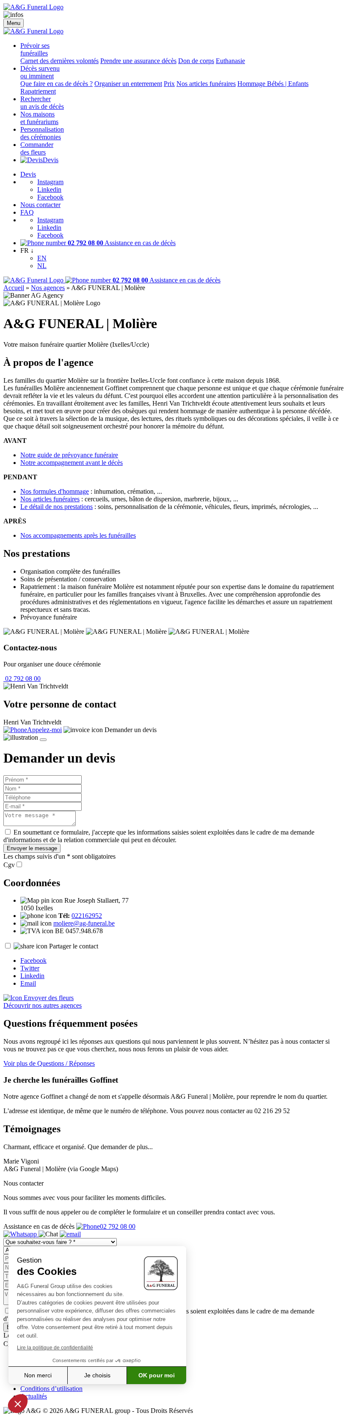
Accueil (13, 287)
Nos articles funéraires (206, 83)
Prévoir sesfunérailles (35, 49)
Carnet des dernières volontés (59, 60)
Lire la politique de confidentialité (55, 1348)
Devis (50, 159)
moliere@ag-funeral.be (84, 923)
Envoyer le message (32, 848)
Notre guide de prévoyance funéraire (69, 455)
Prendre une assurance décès (138, 60)
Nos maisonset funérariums (39, 118)
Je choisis (97, 1375)
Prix (169, 83)
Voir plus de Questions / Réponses (49, 1063)
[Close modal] (43, 739)
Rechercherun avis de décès (42, 102)
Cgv (9, 864)
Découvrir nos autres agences (42, 1005)
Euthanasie (230, 60)
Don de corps (196, 60)
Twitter (29, 968)
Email (28, 983)
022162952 (87, 915)
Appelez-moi (44, 729)
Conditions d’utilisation (51, 1388)
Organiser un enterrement (128, 83)
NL (42, 265)
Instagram (50, 181)
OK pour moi (156, 1375)
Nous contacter (40, 204)
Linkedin (49, 189)
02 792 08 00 (22, 678)
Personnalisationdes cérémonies (42, 133)
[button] (18, 1403)
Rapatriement (38, 91)
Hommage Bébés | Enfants (272, 83)
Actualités (33, 1396)
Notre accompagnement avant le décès (71, 462)
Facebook (50, 197)
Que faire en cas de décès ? (56, 83)
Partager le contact (73, 946)
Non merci (38, 1375)
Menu (13, 23)
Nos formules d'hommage (54, 491)
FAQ (27, 212)
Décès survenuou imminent (40, 72)
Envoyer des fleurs (48, 997)
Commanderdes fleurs (36, 148)
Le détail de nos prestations (56, 506)
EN (42, 258)
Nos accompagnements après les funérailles (78, 535)
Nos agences (48, 287)
